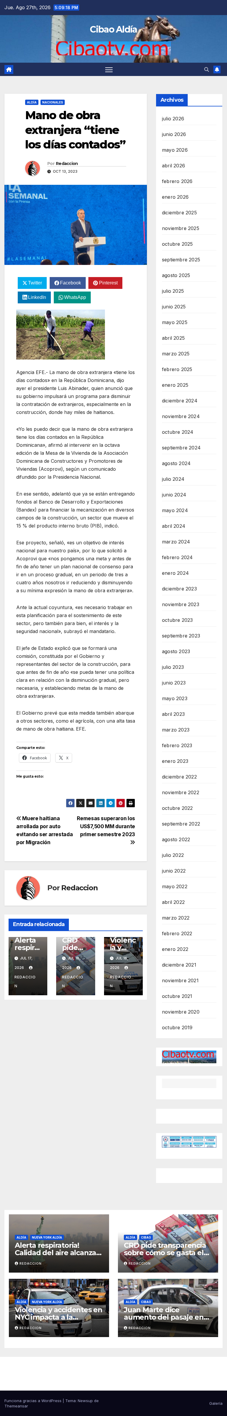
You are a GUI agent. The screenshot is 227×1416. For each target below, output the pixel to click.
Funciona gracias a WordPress (33, 1400)
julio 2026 (173, 119)
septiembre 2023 (181, 636)
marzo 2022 (175, 918)
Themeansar (16, 1406)
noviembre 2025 (180, 228)
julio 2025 (173, 291)
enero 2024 (175, 573)
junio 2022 (174, 871)
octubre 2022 (177, 808)
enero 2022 (175, 949)
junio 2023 (174, 683)
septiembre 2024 (181, 448)
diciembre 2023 (179, 589)
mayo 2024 (175, 510)
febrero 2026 (177, 181)
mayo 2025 (174, 322)
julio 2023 (173, 667)
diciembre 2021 (179, 965)
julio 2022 (173, 855)
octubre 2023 (177, 620)
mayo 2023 (174, 698)
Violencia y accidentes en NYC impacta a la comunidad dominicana (58, 1317)
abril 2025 (173, 338)
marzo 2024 (176, 542)
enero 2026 (175, 197)
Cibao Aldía (113, 29)
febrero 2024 (177, 557)
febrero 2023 (177, 745)
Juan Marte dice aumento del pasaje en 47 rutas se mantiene (164, 1317)
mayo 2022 (174, 886)
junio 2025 (174, 307)
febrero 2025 (177, 369)
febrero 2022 (177, 933)
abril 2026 (173, 166)
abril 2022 (173, 902)
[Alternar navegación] (109, 69)
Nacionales (52, 102)
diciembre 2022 (179, 777)
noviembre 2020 (181, 1012)
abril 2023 (173, 714)
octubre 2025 (177, 244)
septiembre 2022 (181, 824)
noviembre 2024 (181, 416)
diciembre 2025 (179, 213)
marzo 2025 (175, 354)
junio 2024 (174, 495)
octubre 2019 (177, 1027)
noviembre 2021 (180, 980)
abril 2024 (173, 526)
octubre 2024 (177, 432)
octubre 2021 (177, 996)
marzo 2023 (175, 730)
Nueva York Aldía (47, 1237)
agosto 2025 (176, 275)
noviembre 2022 (180, 792)
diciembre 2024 (179, 401)
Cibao (146, 1237)
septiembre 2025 (181, 260)
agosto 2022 (176, 839)
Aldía (32, 102)
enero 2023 (175, 761)
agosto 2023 (176, 651)
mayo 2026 (175, 150)
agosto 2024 (176, 463)
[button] (206, 69)
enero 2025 (175, 385)
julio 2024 (173, 479)
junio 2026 (174, 134)
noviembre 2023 (180, 604)
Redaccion (67, 163)
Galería (216, 1403)
